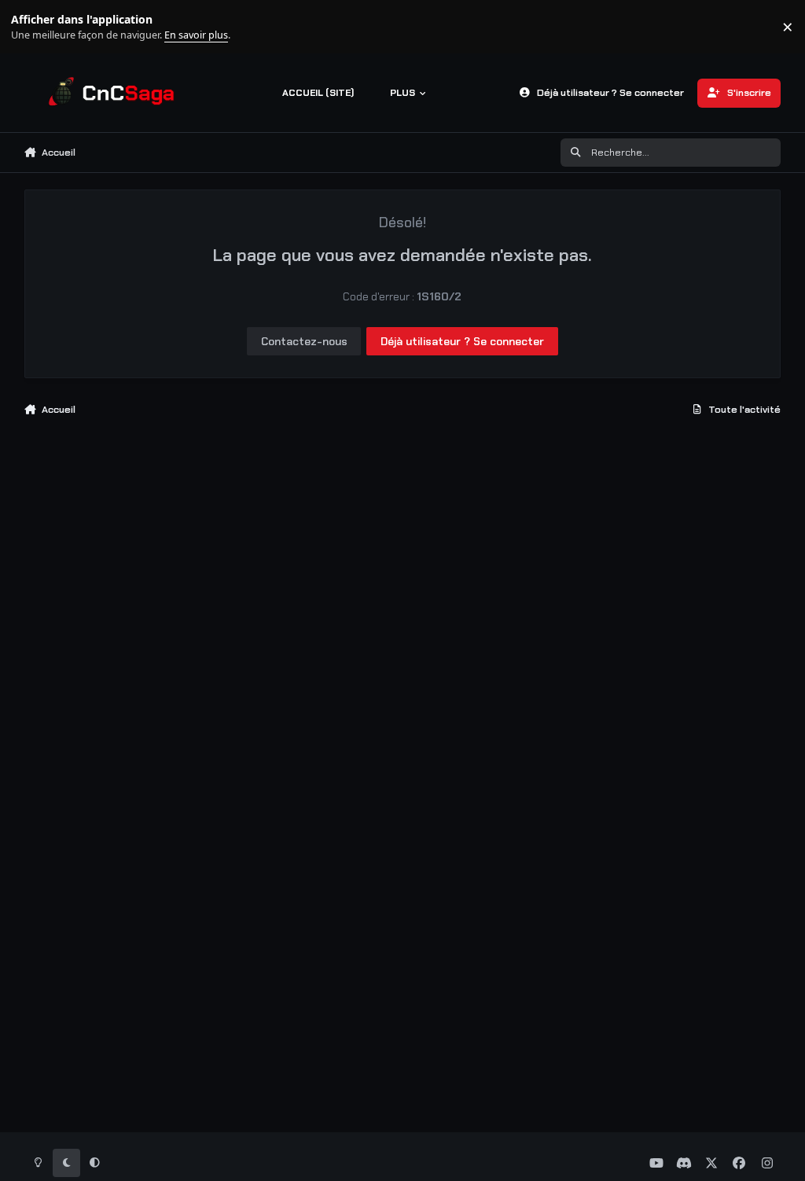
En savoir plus (37, 27)
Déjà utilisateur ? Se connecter (462, 341)
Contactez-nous (304, 341)
